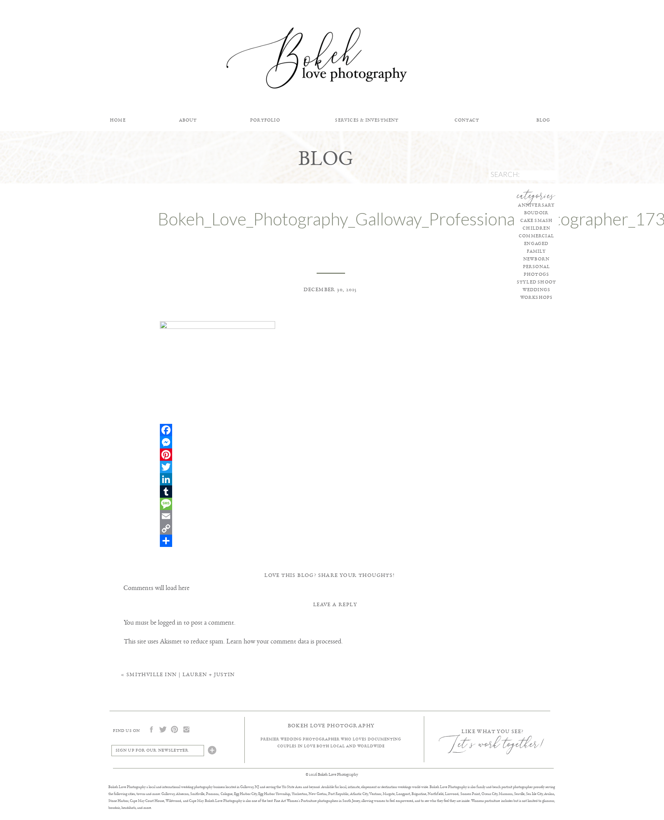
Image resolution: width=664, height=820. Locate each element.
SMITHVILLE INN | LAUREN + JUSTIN (180, 674)
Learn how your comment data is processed (283, 641)
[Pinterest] (331, 454)
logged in (170, 622)
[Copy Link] (331, 528)
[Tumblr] (331, 491)
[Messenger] (331, 442)
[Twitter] (331, 467)
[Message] (331, 504)
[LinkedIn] (331, 479)
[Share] (331, 541)
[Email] (331, 516)
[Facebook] (331, 430)
